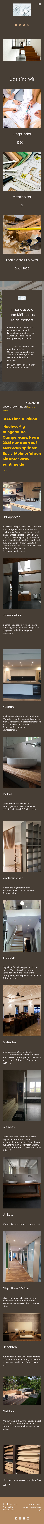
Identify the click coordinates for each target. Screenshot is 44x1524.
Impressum (34, 1504)
